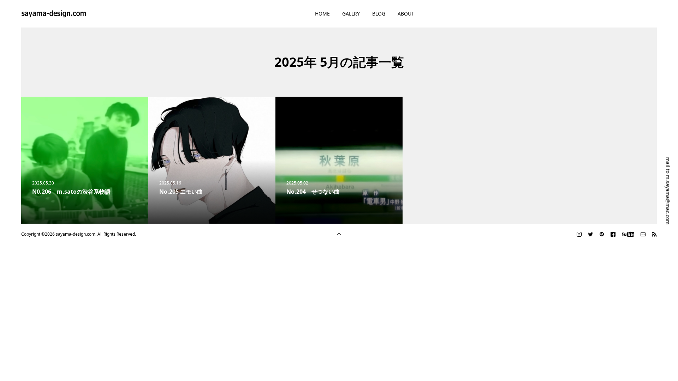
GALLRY (351, 13)
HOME (322, 13)
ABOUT (406, 13)
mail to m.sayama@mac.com (668, 191)
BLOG (378, 13)
